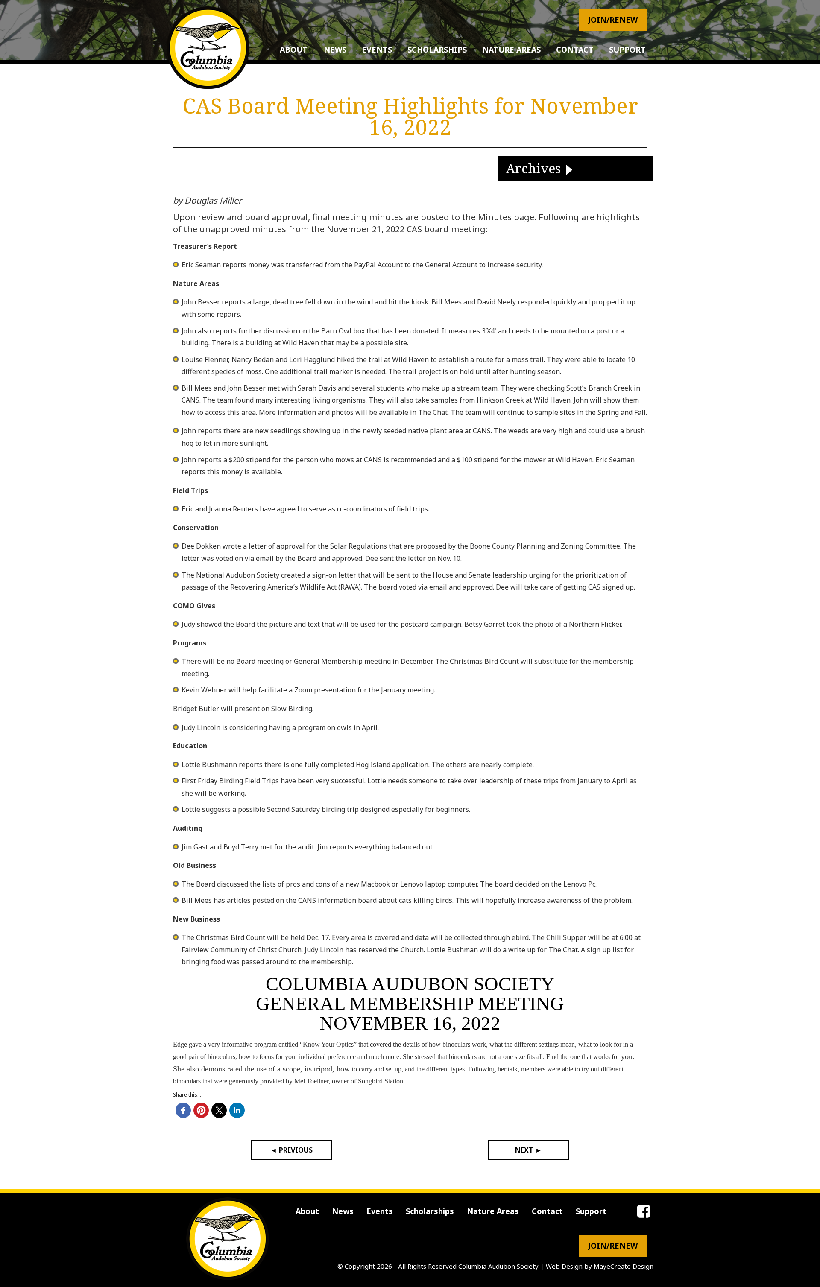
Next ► (528, 1150)
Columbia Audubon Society (498, 1266)
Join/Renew (613, 20)
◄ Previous (291, 1150)
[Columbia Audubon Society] (208, 47)
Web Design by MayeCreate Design (599, 1266)
